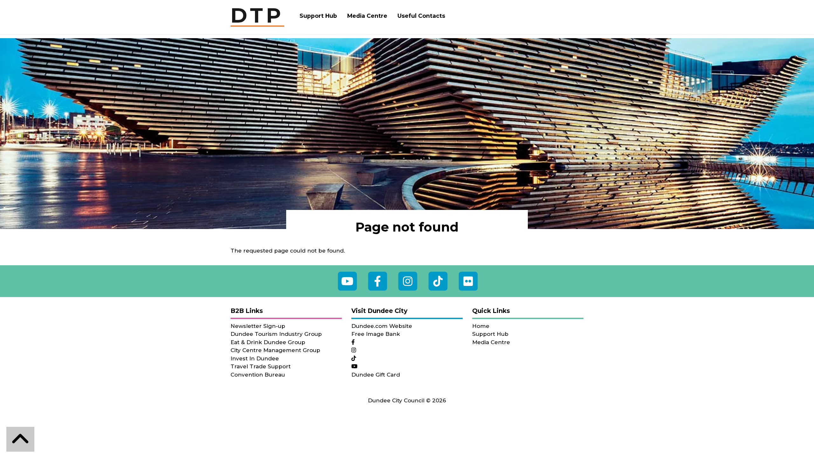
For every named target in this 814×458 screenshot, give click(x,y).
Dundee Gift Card (375, 374)
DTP (257, 16)
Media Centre (367, 15)
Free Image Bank (375, 334)
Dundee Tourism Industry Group (276, 334)
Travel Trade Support (261, 366)
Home (480, 326)
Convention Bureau (258, 374)
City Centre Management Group (275, 350)
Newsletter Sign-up (258, 326)
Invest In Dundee (255, 358)
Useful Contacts (421, 15)
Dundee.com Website (381, 326)
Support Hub (318, 15)
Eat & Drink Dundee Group (268, 342)
